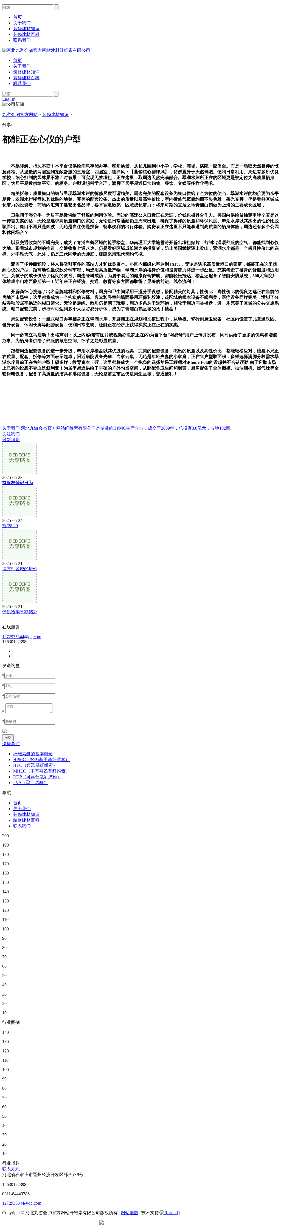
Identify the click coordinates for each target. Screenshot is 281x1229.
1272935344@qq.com (21, 636)
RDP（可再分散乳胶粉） (37, 776)
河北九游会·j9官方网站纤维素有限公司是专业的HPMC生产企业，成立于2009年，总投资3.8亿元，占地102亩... (127, 428)
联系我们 (22, 83)
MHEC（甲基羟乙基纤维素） (41, 771)
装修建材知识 (26, 72)
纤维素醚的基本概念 (33, 753)
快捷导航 (11, 743)
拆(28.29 (10, 525)
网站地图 (129, 1212)
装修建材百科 (26, 77)
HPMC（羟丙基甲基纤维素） (41, 759)
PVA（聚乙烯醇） (30, 782)
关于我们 (22, 66)
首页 (17, 60)
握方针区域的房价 (19, 568)
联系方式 (11, 1168)
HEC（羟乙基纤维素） (35, 765)
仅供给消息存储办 (19, 611)
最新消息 (11, 439)
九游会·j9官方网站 (20, 114)
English (8, 99)
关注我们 (11, 434)
